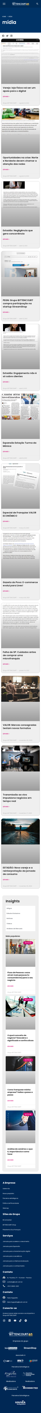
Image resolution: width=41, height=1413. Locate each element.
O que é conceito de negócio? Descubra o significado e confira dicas (20, 1038)
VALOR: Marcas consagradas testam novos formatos (19, 726)
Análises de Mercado (14, 929)
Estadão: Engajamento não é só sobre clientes (20, 375)
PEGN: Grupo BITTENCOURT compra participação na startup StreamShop (18, 303)
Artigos (9, 908)
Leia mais (10, 986)
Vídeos (9, 923)
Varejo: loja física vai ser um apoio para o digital (19, 89)
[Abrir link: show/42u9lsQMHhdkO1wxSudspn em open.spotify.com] (25, 1320)
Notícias (10, 918)
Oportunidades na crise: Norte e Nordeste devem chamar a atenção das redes (20, 161)
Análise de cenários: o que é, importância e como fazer (20, 1151)
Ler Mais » (6, 96)
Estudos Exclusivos (13, 913)
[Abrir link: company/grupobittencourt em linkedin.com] (9, 1320)
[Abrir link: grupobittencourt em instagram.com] (4, 1320)
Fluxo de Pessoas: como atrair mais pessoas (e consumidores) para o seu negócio (20, 976)
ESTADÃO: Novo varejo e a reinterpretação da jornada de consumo (19, 871)
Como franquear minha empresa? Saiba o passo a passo (20, 1092)
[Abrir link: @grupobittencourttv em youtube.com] (15, 1320)
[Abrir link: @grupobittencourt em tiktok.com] (20, 1320)
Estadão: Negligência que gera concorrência (18, 232)
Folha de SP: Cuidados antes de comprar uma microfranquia (19, 655)
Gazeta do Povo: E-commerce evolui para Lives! (20, 584)
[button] (3, 36)
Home (4, 17)
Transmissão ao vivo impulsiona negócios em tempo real (17, 798)
